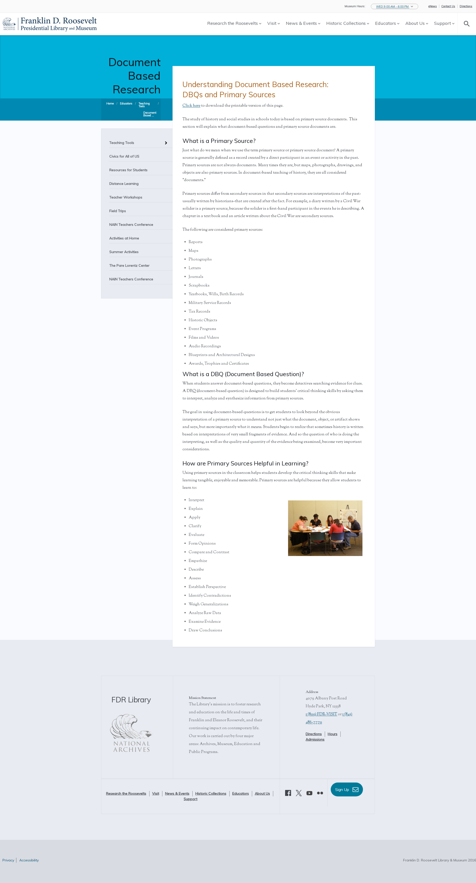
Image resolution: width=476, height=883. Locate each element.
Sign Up (342, 789)
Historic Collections (346, 23)
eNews (432, 6)
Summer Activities (124, 252)
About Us (415, 23)
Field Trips (117, 211)
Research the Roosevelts (233, 23)
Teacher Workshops (125, 197)
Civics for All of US (124, 156)
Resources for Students (128, 170)
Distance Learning (124, 183)
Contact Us (448, 6)
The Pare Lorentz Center (129, 265)
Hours (332, 734)
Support (443, 23)
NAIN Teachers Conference (131, 224)
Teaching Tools (144, 105)
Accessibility (29, 860)
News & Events (302, 23)
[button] (394, 6)
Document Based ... (149, 114)
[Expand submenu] (164, 141)
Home (110, 103)
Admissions (315, 739)
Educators (386, 23)
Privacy (8, 860)
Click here (191, 106)
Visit (272, 23)
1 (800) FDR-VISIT (321, 714)
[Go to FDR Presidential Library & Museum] (49, 23)
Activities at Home (124, 238)
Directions (466, 6)
